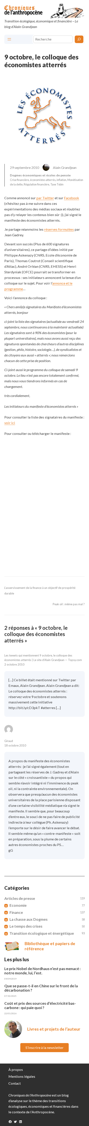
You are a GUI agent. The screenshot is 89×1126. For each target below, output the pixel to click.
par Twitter (45, 198)
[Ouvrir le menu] (9, 39)
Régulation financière (36, 184)
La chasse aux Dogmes (29, 919)
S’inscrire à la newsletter (44, 1047)
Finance (16, 912)
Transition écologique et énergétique (42, 933)
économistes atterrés (43, 180)
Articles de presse (19, 898)
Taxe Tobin (57, 184)
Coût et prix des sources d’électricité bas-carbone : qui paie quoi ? (40, 1005)
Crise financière (19, 180)
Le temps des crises (26, 926)
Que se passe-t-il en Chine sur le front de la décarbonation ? (41, 988)
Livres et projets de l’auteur (53, 1028)
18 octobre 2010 (15, 745)
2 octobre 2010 (14, 664)
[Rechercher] (79, 39)
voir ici (9, 423)
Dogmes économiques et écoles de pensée (40, 175)
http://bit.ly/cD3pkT (24, 708)
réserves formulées (59, 229)
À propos (15, 1069)
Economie (18, 905)
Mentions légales (21, 1076)
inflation (61, 180)
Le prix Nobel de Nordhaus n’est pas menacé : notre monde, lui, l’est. (42, 971)
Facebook (71, 198)
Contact (14, 1083)
